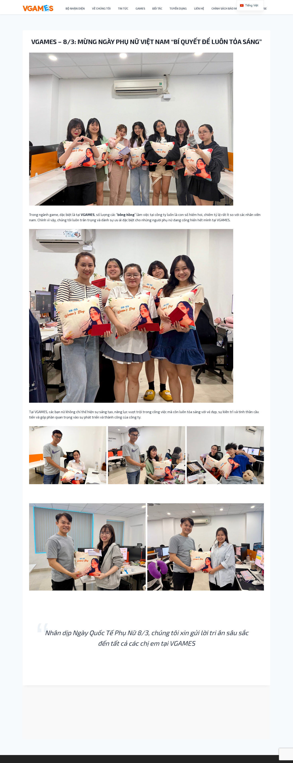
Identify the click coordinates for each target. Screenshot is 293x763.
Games (140, 8)
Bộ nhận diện (75, 8)
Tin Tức (123, 8)
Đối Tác (157, 8)
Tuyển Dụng (178, 8)
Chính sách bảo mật (225, 8)
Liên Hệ (199, 8)
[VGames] (38, 8)
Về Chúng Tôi (101, 8)
